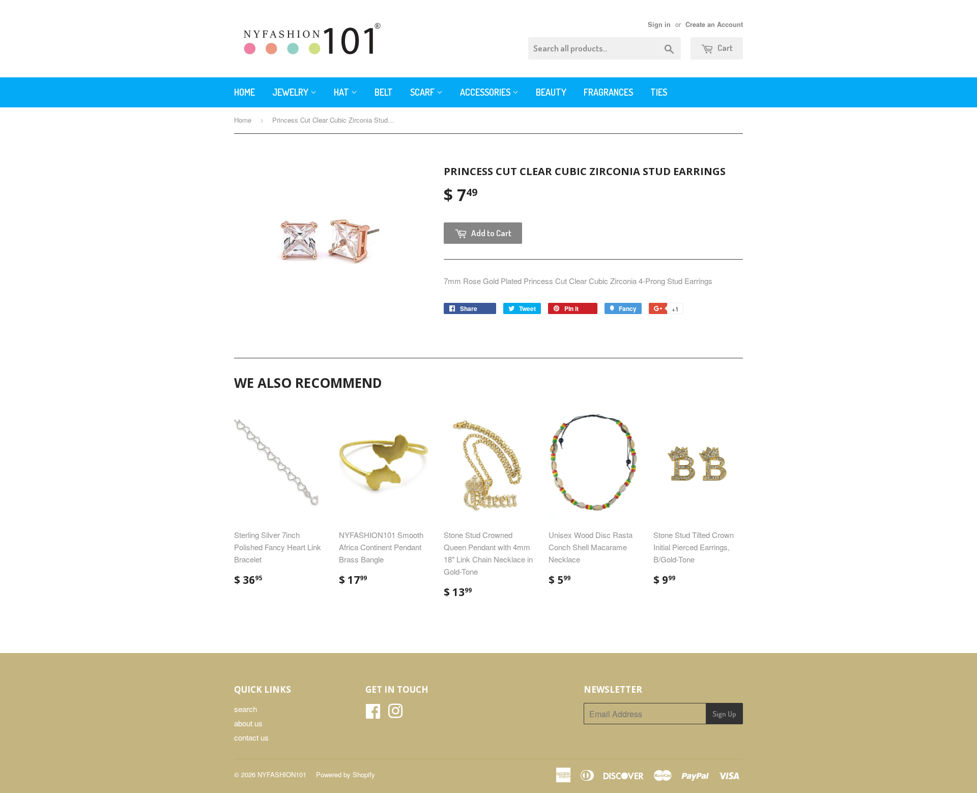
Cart (724, 47)
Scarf (423, 92)
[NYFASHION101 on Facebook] (373, 714)
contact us (251, 737)
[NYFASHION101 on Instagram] (395, 714)
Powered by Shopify (345, 774)
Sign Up (724, 714)
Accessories (486, 92)
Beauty (551, 92)
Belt (384, 92)
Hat (342, 92)
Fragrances (608, 92)
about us (248, 723)
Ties (658, 92)
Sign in (659, 24)
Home (244, 92)
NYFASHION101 (281, 774)
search (245, 708)
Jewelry (291, 92)
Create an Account (714, 24)
